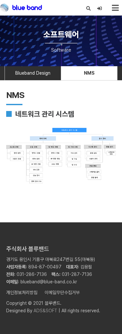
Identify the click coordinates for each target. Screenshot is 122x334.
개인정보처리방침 (21, 292)
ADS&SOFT (45, 310)
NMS (89, 73)
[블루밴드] (21, 8)
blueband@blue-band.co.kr (48, 281)
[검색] (88, 9)
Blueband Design (32, 73)
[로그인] (99, 9)
